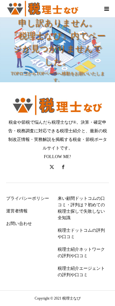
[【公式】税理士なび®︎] (43, 8)
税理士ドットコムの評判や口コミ (81, 233)
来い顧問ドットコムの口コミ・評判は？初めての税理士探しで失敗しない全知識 (81, 208)
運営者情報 (17, 211)
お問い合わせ (19, 223)
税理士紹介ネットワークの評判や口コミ (81, 252)
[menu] (106, 8)
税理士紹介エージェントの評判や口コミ (81, 271)
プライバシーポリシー (27, 198)
